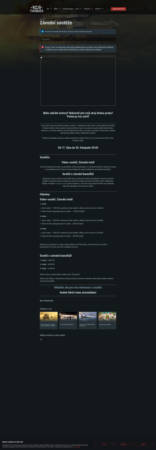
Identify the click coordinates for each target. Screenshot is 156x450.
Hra (48, 9)
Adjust (143, 444)
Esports (98, 9)
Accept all (123, 444)
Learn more (77, 447)
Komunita (87, 9)
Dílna (77, 9)
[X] (41, 339)
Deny (104, 444)
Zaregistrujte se (118, 9)
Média (56, 9)
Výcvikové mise (68, 9)
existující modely (61, 183)
